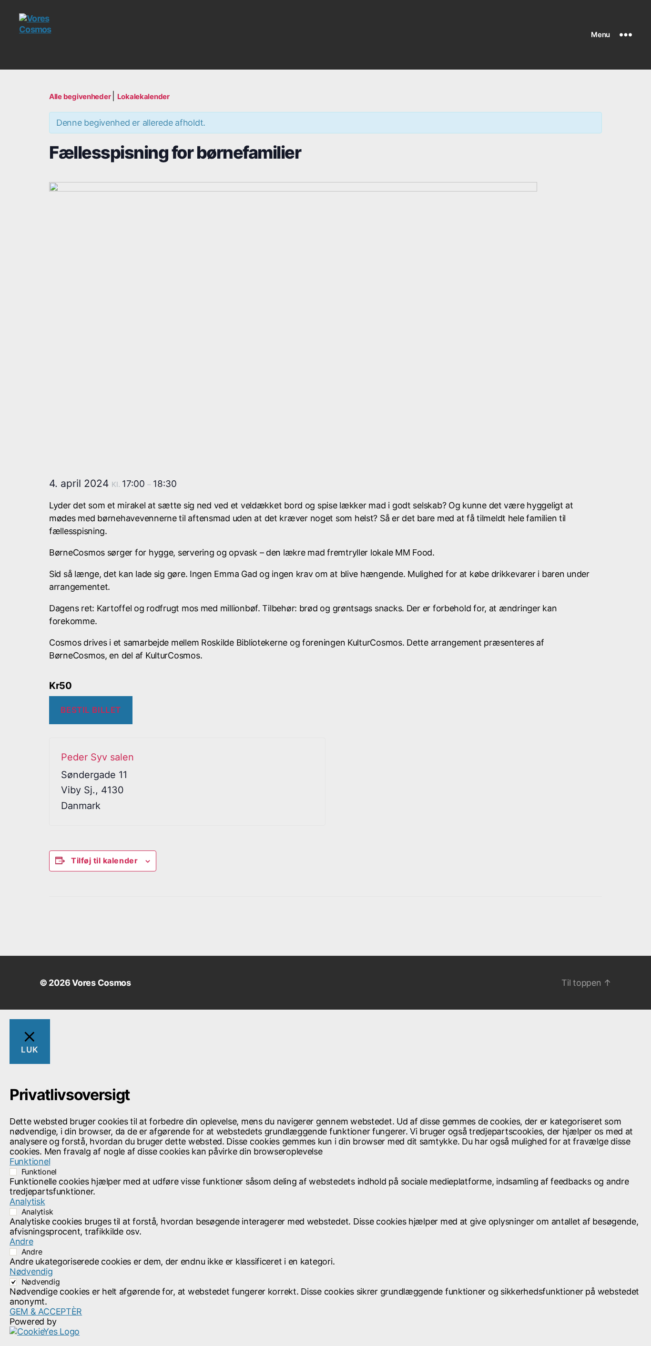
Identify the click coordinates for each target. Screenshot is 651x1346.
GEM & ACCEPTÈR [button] (46, 1311)
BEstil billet (91, 710)
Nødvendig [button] (31, 1271)
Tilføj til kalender (104, 860)
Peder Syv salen (97, 757)
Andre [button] (21, 1241)
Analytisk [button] (27, 1201)
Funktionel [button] (30, 1161)
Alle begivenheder (80, 96)
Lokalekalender (143, 96)
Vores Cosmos (101, 983)
